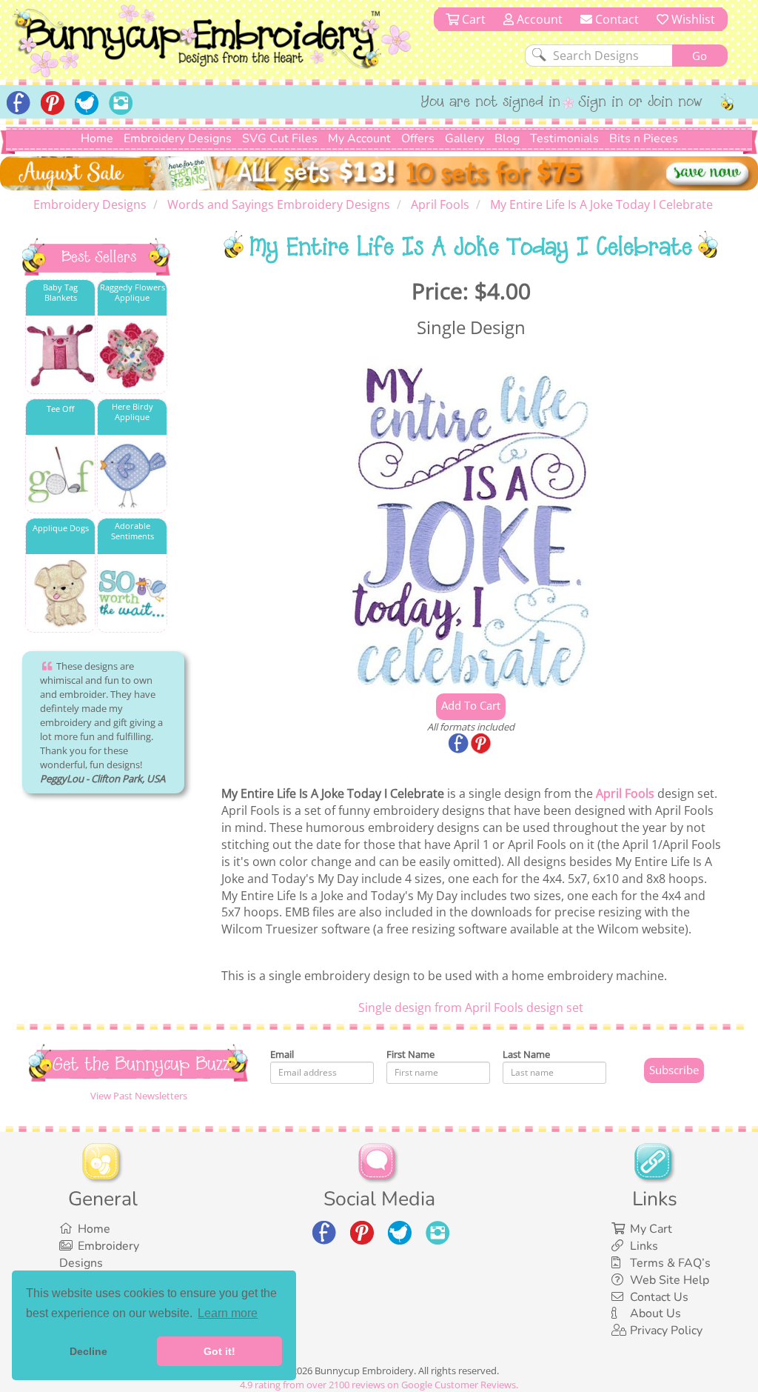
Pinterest (482, 744)
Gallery (464, 138)
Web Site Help (669, 1280)
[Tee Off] (60, 474)
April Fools (625, 793)
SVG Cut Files (280, 138)
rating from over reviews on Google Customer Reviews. (379, 1384)
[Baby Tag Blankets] (60, 355)
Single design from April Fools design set (470, 1007)
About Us (655, 1313)
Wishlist (691, 19)
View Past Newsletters (138, 1095)
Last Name (526, 1054)
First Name (410, 1054)
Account (538, 19)
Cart (472, 19)
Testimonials (564, 138)
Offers (418, 138)
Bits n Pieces (643, 138)
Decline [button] (88, 1351)
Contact (615, 19)
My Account (359, 138)
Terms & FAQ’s (670, 1263)
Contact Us (659, 1297)
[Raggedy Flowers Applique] (132, 355)
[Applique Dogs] (60, 593)
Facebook (460, 744)
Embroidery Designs (178, 138)
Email (282, 1054)
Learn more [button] (228, 1313)
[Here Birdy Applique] (132, 474)
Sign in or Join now (640, 103)
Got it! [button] (219, 1351)
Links (644, 1246)
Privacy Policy (666, 1330)
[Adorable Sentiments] (132, 593)
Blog (507, 138)
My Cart (651, 1229)
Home (97, 138)
